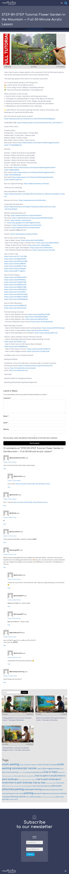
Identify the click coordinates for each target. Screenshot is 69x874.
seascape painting (51, 796)
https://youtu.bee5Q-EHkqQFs (15, 268)
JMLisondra (57, 786)
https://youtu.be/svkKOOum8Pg (15, 294)
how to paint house (30, 776)
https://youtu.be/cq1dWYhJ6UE (15, 289)
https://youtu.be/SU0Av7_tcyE (15, 342)
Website (6, 429)
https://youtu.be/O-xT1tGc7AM (15, 256)
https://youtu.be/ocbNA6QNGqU (16, 299)
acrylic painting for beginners (28, 764)
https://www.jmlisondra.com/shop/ (36, 184)
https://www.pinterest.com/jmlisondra (26, 228)
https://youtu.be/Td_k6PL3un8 (38, 351)
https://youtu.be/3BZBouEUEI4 (15, 277)
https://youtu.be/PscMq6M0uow (16, 346)
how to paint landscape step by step (27, 782)
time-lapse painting (13, 799)
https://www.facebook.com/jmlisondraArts (26, 215)
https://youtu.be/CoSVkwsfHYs (41, 248)
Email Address (30, 846)
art (37, 768)
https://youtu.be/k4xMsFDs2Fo (15, 285)
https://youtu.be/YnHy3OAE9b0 (32, 240)
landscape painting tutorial (50, 789)
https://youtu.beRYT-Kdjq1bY (14, 271)
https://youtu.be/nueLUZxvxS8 (43, 250)
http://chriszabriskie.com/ (18, 370)
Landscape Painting (32, 789)
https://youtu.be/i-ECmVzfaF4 (15, 292)
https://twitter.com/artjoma (20, 220)
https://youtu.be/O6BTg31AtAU (36, 319)
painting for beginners (41, 793)
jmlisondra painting (13, 789)
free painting (26, 772)
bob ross (20, 772)
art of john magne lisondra (48, 768)
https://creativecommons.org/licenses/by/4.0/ (35, 366)
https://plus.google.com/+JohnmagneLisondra (23, 223)
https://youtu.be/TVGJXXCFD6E (15, 282)
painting (28, 793)
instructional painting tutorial (42, 786)
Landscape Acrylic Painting (34, 29)
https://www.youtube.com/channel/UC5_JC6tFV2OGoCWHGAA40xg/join (29, 119)
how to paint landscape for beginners (27, 779)
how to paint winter (27, 786)
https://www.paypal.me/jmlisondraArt (24, 234)
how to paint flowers (9, 776)
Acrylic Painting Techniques (47, 765)
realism (27, 797)
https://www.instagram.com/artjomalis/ (26, 225)
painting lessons (55, 793)
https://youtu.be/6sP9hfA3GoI (15, 280)
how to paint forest (19, 776)
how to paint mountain (50, 783)
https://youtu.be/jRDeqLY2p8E (39, 314)
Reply (4, 468)
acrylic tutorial (28, 768)
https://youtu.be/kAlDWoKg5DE (36, 317)
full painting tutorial (36, 772)
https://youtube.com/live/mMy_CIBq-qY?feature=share (33, 484)
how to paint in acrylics (46, 775)
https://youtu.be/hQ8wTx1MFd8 (15, 297)
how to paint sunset (18, 786)
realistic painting (35, 797)
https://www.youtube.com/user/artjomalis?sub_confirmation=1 (40, 123)
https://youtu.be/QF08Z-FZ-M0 (15, 266)
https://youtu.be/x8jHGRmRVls (15, 259)
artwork (62, 768)
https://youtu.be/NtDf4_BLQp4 (53, 328)
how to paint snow (9, 786)
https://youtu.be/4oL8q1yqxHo (42, 322)
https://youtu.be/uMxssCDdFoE (47, 243)
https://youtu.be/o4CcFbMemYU (39, 349)
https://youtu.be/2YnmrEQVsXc (38, 330)
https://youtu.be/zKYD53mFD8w (15, 261)
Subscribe (30, 854)
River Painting (44, 796)
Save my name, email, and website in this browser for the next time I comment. (30, 438)
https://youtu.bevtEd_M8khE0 (15, 264)
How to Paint (51, 771)
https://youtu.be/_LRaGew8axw (39, 245)
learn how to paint (18, 793)
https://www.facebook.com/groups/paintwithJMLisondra (32, 218)
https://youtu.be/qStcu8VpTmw (46, 333)
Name (6, 416)
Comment (7, 398)
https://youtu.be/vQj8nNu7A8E (15, 287)
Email (5, 423)
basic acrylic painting (10, 772)
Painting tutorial (18, 796)
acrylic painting (10, 764)
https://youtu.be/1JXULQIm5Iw (15, 308)
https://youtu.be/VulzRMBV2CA (15, 305)
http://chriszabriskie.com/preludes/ (23, 368)
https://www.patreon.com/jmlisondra (32, 200)
